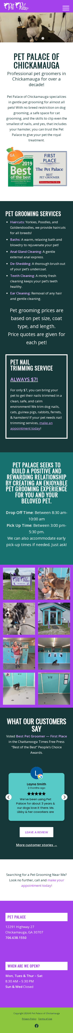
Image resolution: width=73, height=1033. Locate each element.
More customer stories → (36, 845)
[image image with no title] (54, 584)
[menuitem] (64, 8)
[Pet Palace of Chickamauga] (16, 6)
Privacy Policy (29, 1018)
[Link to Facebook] (37, 1026)
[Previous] (3, 27)
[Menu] (64, 8)
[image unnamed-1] (19, 584)
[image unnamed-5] (54, 654)
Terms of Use (45, 1018)
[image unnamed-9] (19, 689)
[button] (64, 797)
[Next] (69, 27)
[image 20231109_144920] (19, 654)
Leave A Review (36, 832)
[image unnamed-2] (54, 619)
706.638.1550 (15, 937)
